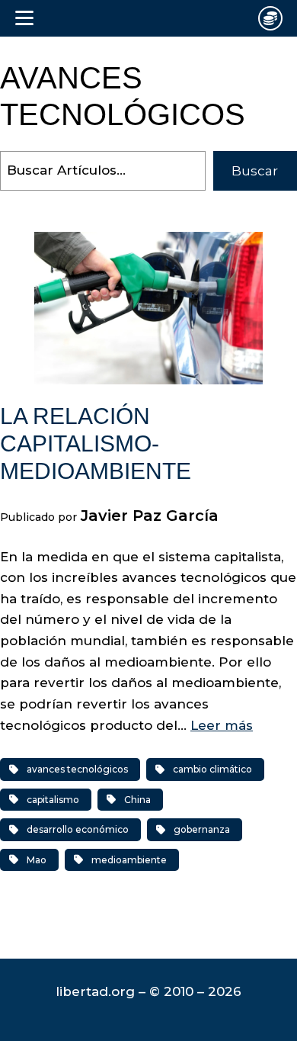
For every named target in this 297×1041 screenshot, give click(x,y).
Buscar (255, 170)
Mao (36, 860)
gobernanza (202, 829)
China (137, 799)
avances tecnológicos (77, 769)
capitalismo (53, 799)
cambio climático (212, 769)
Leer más (221, 725)
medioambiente (129, 860)
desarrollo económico (78, 829)
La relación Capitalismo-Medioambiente (95, 443)
